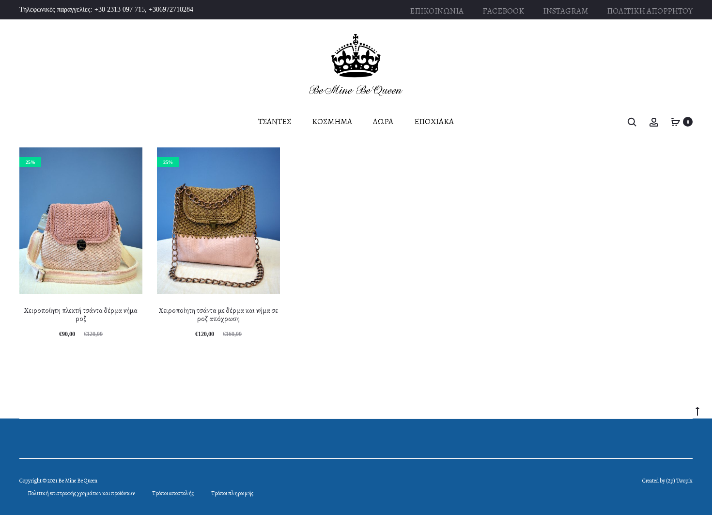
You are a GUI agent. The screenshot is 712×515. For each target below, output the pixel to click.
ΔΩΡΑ (383, 121)
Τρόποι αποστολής (173, 493)
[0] (676, 121)
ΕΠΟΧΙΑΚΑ (434, 121)
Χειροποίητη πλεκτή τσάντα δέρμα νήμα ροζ (81, 314)
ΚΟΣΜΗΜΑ (332, 121)
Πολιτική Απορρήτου (650, 10)
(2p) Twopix (679, 480)
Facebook (503, 10)
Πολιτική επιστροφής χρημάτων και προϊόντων (81, 493)
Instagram (565, 10)
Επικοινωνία (437, 10)
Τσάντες (274, 121)
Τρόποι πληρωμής (232, 493)
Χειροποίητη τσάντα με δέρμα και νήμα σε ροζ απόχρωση (218, 314)
